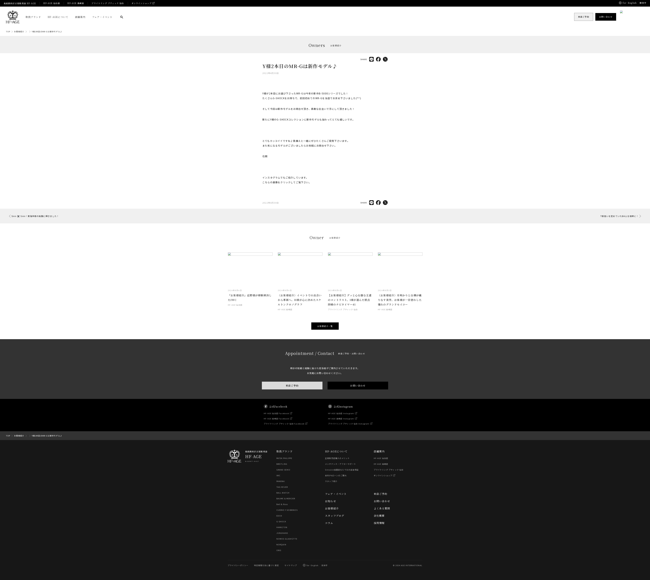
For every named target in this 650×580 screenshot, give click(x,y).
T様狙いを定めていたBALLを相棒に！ (619, 216)
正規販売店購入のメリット (337, 458)
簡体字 (643, 2)
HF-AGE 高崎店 (75, 3)
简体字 (324, 565)
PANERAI (280, 481)
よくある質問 (382, 508)
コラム (329, 523)
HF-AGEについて (58, 17)
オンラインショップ (142, 3)
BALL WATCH (283, 492)
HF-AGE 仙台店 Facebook (276, 413)
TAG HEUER (282, 487)
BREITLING (281, 464)
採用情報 (379, 523)
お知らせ (330, 501)
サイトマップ (291, 565)
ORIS (278, 550)
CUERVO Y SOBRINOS (287, 510)
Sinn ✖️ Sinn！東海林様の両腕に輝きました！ (35, 216)
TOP (8, 31)
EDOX (279, 515)
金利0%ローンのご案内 (335, 475)
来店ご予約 (292, 385)
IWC (278, 475)
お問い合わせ (357, 385)
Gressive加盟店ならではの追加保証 (342, 469)
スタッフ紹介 (331, 481)
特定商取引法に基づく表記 (266, 565)
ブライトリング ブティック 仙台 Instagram (348, 423)
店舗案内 (80, 17)
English (632, 2)
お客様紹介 (19, 31)
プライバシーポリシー (238, 565)
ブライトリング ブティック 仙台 (107, 3)
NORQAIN (281, 544)
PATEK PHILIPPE (284, 458)
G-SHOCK (281, 521)
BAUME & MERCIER (285, 498)
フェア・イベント (102, 17)
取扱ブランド (33, 17)
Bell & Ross (282, 504)
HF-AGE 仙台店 (51, 3)
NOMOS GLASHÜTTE (286, 538)
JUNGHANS (282, 533)
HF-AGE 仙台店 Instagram (341, 413)
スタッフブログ (334, 515)
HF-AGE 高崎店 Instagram (341, 418)
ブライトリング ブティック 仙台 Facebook (284, 423)
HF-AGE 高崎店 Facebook (276, 418)
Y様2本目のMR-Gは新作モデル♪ (47, 31)
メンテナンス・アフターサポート (340, 464)
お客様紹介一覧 (325, 326)
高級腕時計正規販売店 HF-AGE (20, 3)
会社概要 (379, 515)
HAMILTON (281, 527)
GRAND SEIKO (283, 469)
